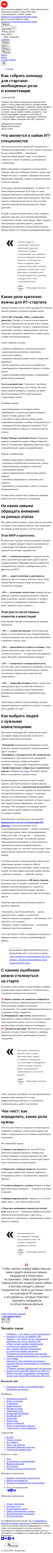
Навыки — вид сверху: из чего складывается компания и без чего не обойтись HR (27, 1340)
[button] (4, 55)
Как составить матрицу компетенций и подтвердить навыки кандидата (24, 1350)
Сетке (26, 771)
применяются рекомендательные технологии (24, 1522)
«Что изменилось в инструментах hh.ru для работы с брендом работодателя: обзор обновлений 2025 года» (29, 959)
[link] (5, 48)
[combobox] (13, 1545)
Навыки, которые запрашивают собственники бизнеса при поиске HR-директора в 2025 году (28, 1374)
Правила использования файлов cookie (19, 21)
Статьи (10, 69)
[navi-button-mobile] (4, 63)
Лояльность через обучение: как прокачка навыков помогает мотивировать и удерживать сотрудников (28, 1363)
